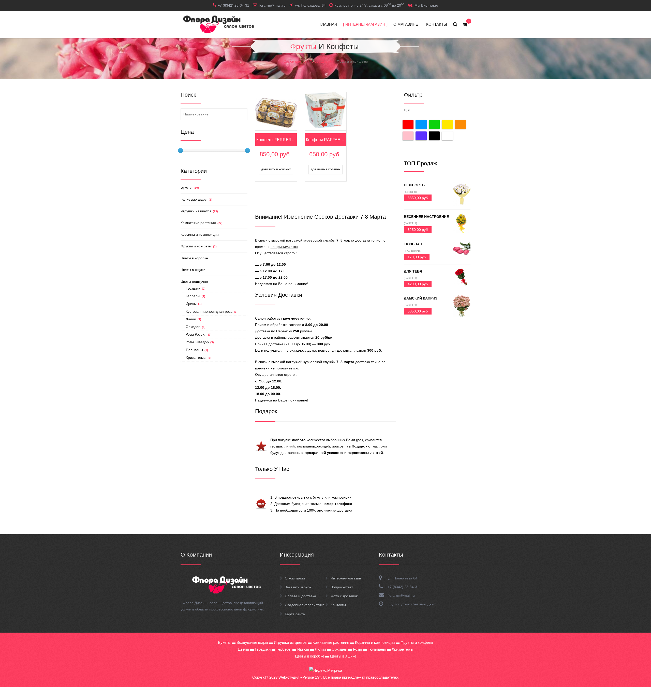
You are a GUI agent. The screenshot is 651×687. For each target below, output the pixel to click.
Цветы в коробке (194, 258)
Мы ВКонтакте (426, 5)
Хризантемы (198, 357)
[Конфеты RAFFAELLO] (325, 110)
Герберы (195, 296)
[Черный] (435, 135)
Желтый (447, 124)
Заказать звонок (298, 587)
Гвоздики (195, 288)
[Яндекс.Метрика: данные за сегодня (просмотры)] (325, 670)
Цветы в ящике (193, 270)
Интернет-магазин (346, 578)
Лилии (193, 319)
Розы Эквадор (200, 342)
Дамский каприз (420, 298)
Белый (447, 135)
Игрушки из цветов (199, 211)
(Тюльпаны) (413, 250)
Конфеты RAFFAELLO (326, 140)
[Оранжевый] (461, 124)
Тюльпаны (197, 350)
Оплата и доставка (300, 596)
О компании (295, 578)
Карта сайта (295, 614)
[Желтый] (448, 124)
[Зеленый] (435, 124)
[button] (465, 24)
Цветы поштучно (194, 281)
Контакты (338, 605)
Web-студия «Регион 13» (299, 677)
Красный (408, 124)
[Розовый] (409, 135)
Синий (421, 124)
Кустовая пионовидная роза (212, 311)
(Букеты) (410, 191)
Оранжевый (460, 124)
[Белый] (448, 135)
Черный (434, 135)
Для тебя (413, 271)
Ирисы (194, 304)
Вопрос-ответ (342, 587)
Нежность (414, 185)
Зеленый (434, 124)
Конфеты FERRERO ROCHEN (276, 140)
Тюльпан (413, 244)
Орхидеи (195, 327)
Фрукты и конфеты (199, 246)
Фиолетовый (421, 135)
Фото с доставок (344, 596)
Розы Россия (199, 334)
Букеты (190, 187)
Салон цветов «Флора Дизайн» (309, 61)
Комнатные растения (202, 223)
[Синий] (422, 124)
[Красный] (409, 124)
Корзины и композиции (200, 234)
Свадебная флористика (304, 605)
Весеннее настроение (426, 217)
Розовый (408, 135)
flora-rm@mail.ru (401, 595)
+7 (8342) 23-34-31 (403, 587)
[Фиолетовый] (422, 135)
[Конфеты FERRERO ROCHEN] (276, 113)
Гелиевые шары (196, 199)
